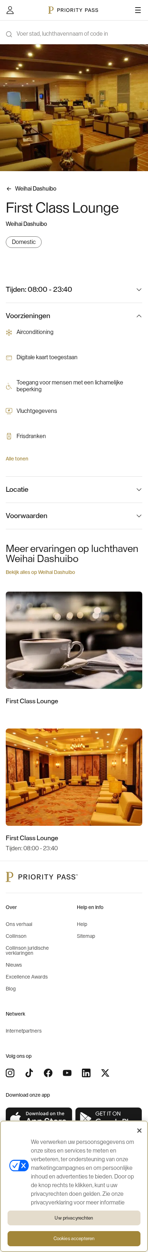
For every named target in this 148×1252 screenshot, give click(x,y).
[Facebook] (48, 1073)
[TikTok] (29, 1073)
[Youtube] (67, 1073)
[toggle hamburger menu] (138, 10)
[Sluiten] (139, 1131)
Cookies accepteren (74, 1238)
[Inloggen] (10, 10)
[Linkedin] (86, 1073)
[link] (39, 1119)
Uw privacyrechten (74, 1218)
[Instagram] (10, 1073)
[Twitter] (105, 1073)
